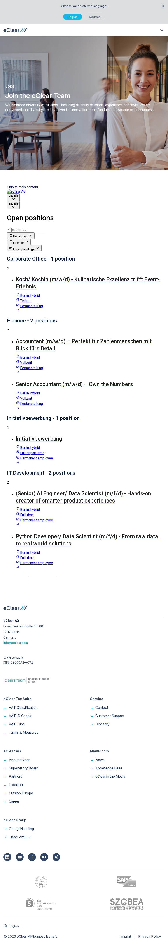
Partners (13, 776)
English (73, 17)
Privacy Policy (149, 936)
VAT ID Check (17, 716)
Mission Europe (18, 793)
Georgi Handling (19, 828)
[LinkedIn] (7, 857)
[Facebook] (32, 857)
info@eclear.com (16, 642)
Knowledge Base (106, 768)
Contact (99, 707)
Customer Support (107, 716)
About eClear (17, 760)
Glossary (99, 724)
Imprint (125, 936)
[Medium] (44, 857)
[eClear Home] (15, 30)
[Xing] (56, 857)
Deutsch (94, 17)
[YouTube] (20, 857)
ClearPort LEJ (17, 837)
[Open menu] (161, 30)
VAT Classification (21, 707)
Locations (14, 784)
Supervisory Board (21, 768)
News (97, 760)
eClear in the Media (107, 776)
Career (11, 801)
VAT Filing (14, 724)
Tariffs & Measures (21, 732)
